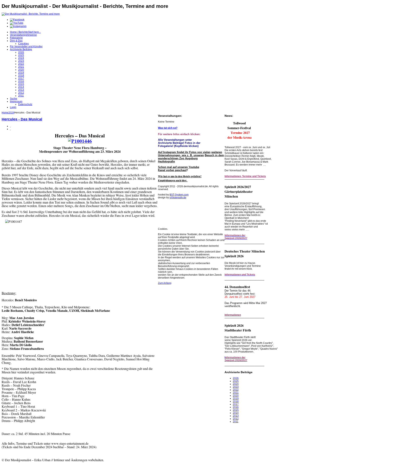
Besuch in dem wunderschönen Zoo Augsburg (191, 157)
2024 (11, 112)
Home (5, 112)
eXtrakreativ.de (178, 197)
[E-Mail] (10, 128)
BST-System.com (179, 194)
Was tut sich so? (167, 127)
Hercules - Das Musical (22, 119)
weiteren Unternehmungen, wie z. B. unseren (190, 154)
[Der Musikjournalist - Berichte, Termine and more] (31, 13)
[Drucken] (10, 126)
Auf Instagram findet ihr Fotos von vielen (184, 152)
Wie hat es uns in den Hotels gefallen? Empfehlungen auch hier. (180, 178)
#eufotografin (166, 161)
